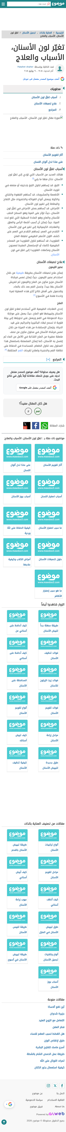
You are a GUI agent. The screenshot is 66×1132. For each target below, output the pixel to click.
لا (28, 411)
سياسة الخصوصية (34, 1100)
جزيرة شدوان (57, 1013)
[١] (33, 178)
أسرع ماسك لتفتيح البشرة (50, 1047)
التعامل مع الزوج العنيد (51, 1020)
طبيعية (20, 272)
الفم (20, 350)
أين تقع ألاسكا (56, 1006)
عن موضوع (37, 1093)
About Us (59, 1106)
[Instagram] (48, 1085)
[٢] (34, 295)
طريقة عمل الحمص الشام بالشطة (45, 1054)
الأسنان (55, 254)
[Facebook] (61, 1085)
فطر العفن (58, 1027)
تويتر (26, 425)
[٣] (6, 349)
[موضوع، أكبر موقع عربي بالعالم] (58, 5)
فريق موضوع (36, 1106)
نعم (38, 411)
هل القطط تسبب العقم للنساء (47, 1033)
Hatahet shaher (25, 67)
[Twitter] (55, 1085)
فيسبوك (35, 425)
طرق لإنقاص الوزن (54, 1040)
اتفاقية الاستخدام (55, 1100)
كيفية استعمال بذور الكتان (49, 1067)
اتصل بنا (60, 1093)
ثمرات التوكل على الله (52, 1060)
